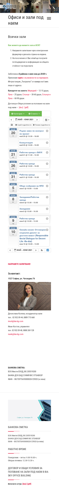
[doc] (21, 107)
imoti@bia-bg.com (15, 321)
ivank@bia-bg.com (15, 334)
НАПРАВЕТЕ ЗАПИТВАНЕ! (19, 264)
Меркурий (32, 90)
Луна (10, 94)
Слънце (25, 94)
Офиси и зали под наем (26, 20)
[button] (42, 250)
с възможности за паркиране (33, 77)
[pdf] (26, 107)
